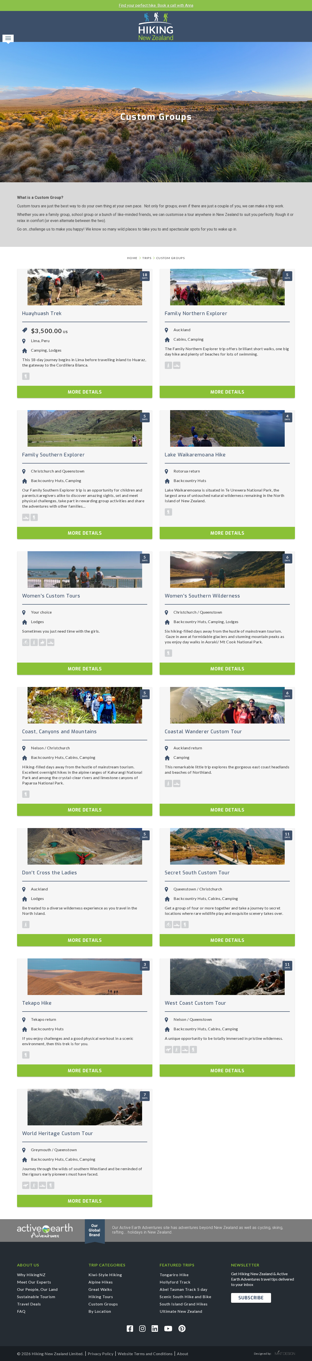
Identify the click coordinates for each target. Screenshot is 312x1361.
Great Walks (100, 1289)
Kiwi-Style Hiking (105, 1274)
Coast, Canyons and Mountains (59, 731)
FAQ (21, 1311)
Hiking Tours (100, 1296)
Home (132, 258)
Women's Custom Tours (51, 596)
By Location (99, 1311)
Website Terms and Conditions (145, 1353)
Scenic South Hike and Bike (185, 1296)
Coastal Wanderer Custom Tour (203, 731)
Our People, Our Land (37, 1289)
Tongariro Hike (174, 1274)
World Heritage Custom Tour (57, 1133)
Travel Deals (29, 1304)
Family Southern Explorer (53, 455)
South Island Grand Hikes (184, 1304)
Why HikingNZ (31, 1274)
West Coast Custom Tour (195, 1003)
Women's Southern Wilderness (202, 596)
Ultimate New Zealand (181, 1311)
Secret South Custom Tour (197, 872)
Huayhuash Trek (42, 313)
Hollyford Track (175, 1282)
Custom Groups (170, 258)
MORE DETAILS (85, 392)
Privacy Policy (100, 1353)
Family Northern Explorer (196, 313)
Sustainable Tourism (36, 1296)
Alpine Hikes (100, 1282)
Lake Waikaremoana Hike (195, 455)
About (182, 1353)
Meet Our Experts (34, 1282)
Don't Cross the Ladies (49, 872)
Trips (146, 258)
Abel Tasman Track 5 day (183, 1289)
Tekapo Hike (37, 1003)
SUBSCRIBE (251, 1298)
